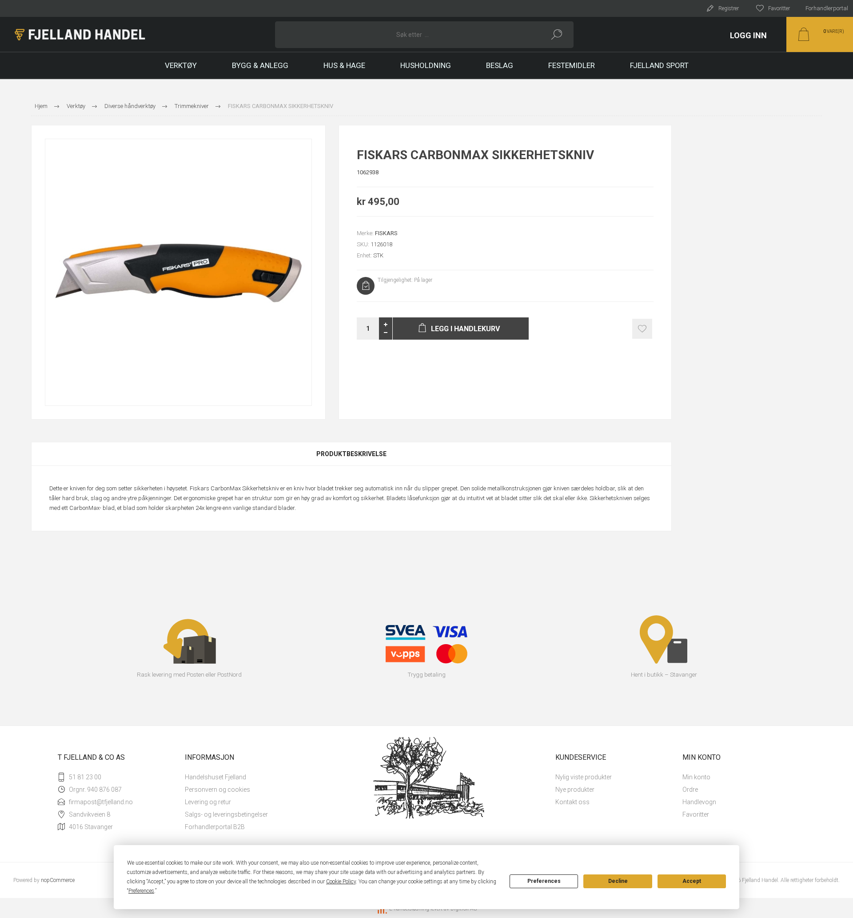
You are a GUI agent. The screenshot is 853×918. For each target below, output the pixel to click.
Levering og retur (208, 802)
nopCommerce (58, 880)
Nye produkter (574, 789)
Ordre (690, 789)
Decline (618, 881)
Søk (557, 34)
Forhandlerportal (826, 8)
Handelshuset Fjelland (215, 777)
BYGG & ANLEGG (260, 65)
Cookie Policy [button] (341, 881)
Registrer (728, 8)
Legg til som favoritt (642, 329)
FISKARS (386, 233)
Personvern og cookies (217, 789)
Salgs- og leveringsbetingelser (226, 814)
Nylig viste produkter (583, 777)
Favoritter (695, 814)
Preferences (544, 881)
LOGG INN (748, 35)
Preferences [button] (141, 891)
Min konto (696, 777)
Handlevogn (699, 802)
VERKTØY (181, 65)
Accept (691, 881)
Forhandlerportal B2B (215, 826)
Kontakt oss (572, 802)
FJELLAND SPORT (659, 65)
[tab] (351, 454)
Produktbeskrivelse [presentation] (351, 453)
